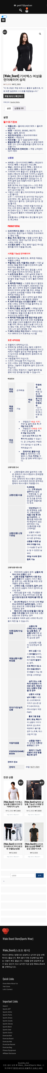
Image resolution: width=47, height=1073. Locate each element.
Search (5, 1006)
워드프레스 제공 (23, 1063)
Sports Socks (7, 1033)
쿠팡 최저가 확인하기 (14, 96)
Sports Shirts (15, 102)
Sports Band (7, 1027)
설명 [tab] (9, 108)
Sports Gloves (8, 1024)
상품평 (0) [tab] (19, 108)
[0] (26, 11)
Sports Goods (7, 1021)
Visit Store (6, 986)
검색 (39, 875)
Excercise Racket (9, 1044)
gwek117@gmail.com (24, 5)
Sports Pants (7, 1015)
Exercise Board (8, 1038)
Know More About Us (10, 983)
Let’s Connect (7, 989)
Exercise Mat (7, 1041)
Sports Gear (7, 1030)
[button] (40, 34)
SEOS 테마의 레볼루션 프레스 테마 (28, 1068)
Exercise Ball (7, 1035)
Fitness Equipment (9, 1050)
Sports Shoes (7, 1018)
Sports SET (7, 1009)
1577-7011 (34, 767)
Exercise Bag (7, 1047)
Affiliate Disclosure (9, 1053)
